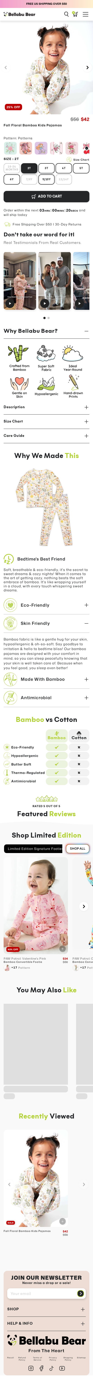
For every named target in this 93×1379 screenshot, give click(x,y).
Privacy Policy (53, 1358)
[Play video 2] (54, 281)
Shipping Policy (68, 1358)
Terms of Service (37, 1358)
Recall (10, 1357)
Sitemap (81, 1357)
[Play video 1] (20, 281)
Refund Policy (22, 1358)
